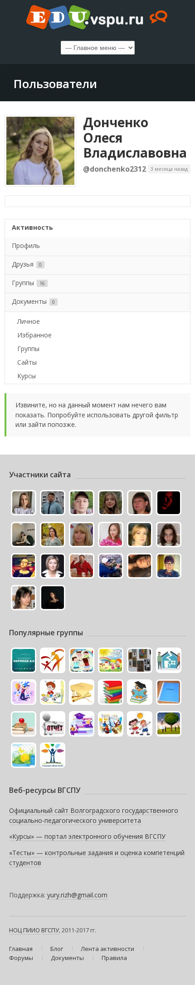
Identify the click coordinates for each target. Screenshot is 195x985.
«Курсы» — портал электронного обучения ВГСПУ (87, 836)
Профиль (26, 245)
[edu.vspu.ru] (97, 18)
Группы (28, 282)
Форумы (21, 958)
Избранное (34, 335)
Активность (32, 227)
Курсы (26, 375)
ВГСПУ (50, 930)
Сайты (27, 362)
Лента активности (107, 949)
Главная (21, 949)
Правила (114, 958)
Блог (56, 949)
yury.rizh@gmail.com (77, 895)
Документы (33, 301)
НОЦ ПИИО (24, 930)
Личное (28, 321)
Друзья (27, 264)
